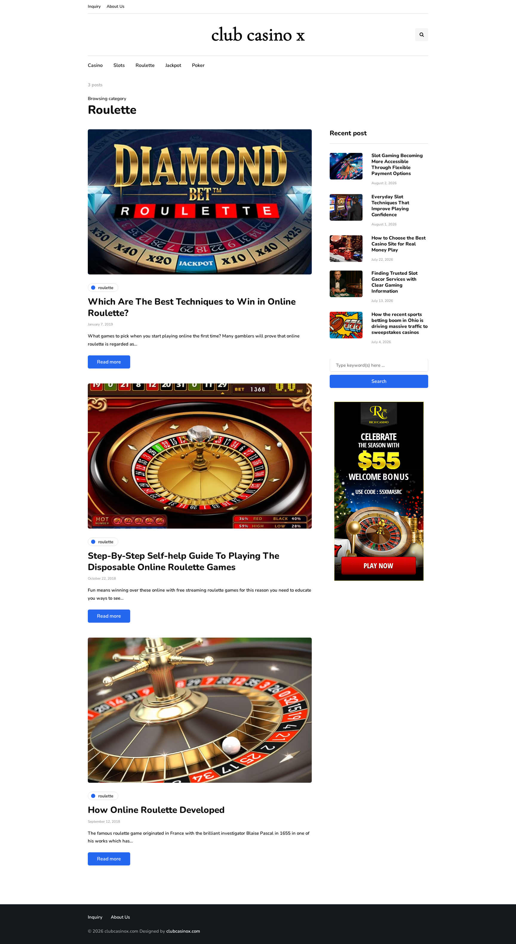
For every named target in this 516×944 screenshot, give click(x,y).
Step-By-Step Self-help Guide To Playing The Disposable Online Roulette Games (183, 561)
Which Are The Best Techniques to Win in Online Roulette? (192, 307)
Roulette (145, 65)
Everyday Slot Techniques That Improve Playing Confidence (390, 206)
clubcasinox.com (183, 931)
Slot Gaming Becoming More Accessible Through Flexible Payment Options (397, 165)
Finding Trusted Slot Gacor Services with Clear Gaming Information (394, 282)
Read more (109, 362)
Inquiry (94, 6)
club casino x (258, 34)
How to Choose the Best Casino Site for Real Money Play (398, 244)
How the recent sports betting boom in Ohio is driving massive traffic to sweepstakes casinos (399, 323)
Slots (119, 65)
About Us (116, 6)
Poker (198, 65)
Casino (95, 65)
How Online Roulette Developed (156, 810)
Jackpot (173, 65)
